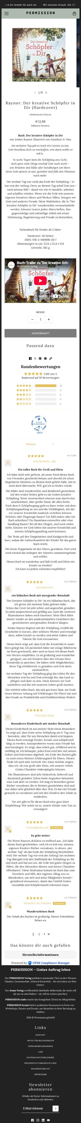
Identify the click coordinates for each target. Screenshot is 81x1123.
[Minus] (32, 319)
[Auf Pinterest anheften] (40, 358)
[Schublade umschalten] (7, 13)
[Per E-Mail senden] (45, 358)
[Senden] (56, 1109)
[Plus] (49, 319)
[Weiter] (46, 92)
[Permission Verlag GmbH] (40, 12)
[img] (36, 456)
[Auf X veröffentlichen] (35, 358)
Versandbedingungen (40, 1046)
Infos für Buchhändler (40, 1041)
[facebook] (33, 1120)
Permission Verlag (40, 115)
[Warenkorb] (74, 13)
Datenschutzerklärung (40, 1057)
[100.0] (39, 423)
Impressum (40, 1074)
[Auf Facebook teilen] (30, 358)
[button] (51, 358)
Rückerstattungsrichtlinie (40, 1063)
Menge (40, 312)
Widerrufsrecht (40, 1069)
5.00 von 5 (50, 374)
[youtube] (48, 1120)
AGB (40, 1052)
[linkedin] (43, 1120)
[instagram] (38, 1120)
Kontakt (40, 1035)
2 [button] (39, 934)
